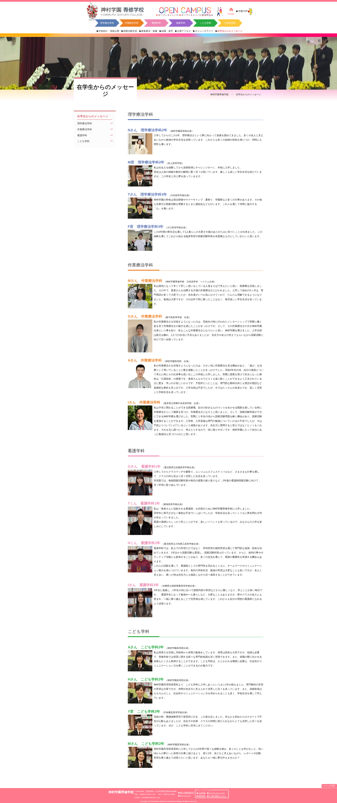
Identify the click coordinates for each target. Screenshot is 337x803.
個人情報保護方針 (187, 793)
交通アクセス (184, 31)
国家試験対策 (130, 31)
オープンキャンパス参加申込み (197, 15)
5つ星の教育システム (217, 796)
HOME (231, 14)
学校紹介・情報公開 (109, 31)
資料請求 (202, 796)
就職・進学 (167, 31)
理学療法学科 (107, 23)
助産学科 (180, 23)
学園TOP (242, 11)
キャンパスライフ (204, 31)
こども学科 (205, 23)
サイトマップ (185, 796)
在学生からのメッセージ (230, 31)
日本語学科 (230, 23)
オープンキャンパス (168, 15)
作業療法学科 (131, 23)
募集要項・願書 (149, 31)
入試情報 (202, 793)
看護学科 (156, 23)
